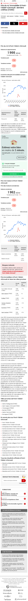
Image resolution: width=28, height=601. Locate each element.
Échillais (16, 16)
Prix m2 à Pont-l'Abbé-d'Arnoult (11, 30)
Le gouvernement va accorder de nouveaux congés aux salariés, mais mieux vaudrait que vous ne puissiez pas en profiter (13, 560)
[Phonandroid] (20, 599)
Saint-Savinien (5, 312)
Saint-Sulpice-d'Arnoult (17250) (11, 406)
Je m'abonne (13, 173)
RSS (25, 581)
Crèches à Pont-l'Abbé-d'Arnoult (11, 452)
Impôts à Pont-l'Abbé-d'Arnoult (11, 435)
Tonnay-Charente (6, 303)
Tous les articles (20, 581)
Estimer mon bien (21, 157)
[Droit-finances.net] (20, 593)
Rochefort (3, 307)
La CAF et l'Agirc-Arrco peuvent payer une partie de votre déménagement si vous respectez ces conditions (14, 545)
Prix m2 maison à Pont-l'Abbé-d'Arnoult (13, 32)
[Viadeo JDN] (20, 596)
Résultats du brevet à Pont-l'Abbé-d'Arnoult (14, 469)
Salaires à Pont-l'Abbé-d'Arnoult (11, 424)
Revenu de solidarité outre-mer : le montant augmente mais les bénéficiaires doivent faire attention (13, 523)
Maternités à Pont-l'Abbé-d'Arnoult (12, 455)
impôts (3, 340)
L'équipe (13, 578)
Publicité (24, 578)
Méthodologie (23, 72)
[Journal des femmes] (7, 590)
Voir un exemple (22, 483)
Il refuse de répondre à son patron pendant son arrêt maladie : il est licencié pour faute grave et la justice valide (14, 515)
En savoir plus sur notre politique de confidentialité (12, 176)
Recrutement (11, 579)
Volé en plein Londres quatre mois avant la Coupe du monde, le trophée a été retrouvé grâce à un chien (13, 564)
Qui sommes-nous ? (6, 578)
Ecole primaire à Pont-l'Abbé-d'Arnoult (13, 450)
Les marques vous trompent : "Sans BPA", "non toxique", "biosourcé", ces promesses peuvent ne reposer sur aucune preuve (13, 569)
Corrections (6, 582)
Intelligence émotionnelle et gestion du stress (12, 504)
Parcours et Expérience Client (10, 499)
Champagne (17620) (8, 408)
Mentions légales (13, 582)
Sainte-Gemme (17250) (8, 412)
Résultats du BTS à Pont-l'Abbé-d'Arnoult (13, 471)
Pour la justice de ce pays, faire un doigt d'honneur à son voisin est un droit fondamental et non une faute (14, 531)
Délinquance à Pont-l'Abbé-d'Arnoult (12, 433)
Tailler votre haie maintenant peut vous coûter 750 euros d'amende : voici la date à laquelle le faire (13, 536)
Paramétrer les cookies (6, 581)
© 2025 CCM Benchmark (14, 583)
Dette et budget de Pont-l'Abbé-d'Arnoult (14, 437)
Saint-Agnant (10, 16)
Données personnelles (19, 579)
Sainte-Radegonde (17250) (9, 403)
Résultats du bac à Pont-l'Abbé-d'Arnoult (13, 467)
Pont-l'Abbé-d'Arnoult (14, 125)
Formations (6, 489)
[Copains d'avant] (7, 596)
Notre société (19, 578)
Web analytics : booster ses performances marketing (10, 494)
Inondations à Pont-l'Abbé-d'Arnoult (12, 430)
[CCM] (20, 590)
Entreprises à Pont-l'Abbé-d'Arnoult (12, 426)
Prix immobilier (13, 3)
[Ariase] (7, 599)
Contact (6, 579)
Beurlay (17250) (6, 410)
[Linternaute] (7, 593)
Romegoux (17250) (7, 414)
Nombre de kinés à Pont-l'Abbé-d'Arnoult (13, 428)
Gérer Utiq (14, 581)
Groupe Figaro (21, 582)
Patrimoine (6, 3)
